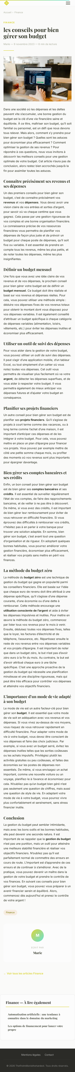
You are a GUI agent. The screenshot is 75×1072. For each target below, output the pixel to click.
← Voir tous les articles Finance (23, 973)
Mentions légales (30, 1054)
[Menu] (68, 3)
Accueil (7, 12)
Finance (18, 12)
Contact (49, 1054)
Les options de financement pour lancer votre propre (35, 1027)
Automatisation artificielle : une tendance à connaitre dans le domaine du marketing (34, 1016)
